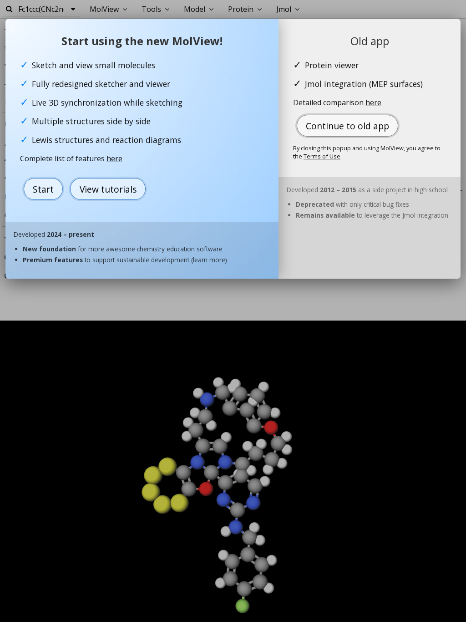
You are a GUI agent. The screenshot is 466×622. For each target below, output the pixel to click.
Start (43, 189)
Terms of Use (322, 156)
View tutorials (108, 189)
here (114, 158)
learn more (209, 259)
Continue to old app (347, 126)
